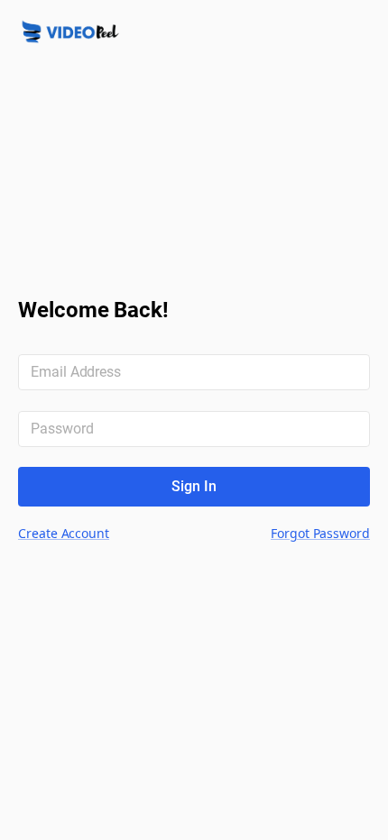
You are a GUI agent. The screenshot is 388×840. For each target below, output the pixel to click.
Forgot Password (320, 533)
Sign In (194, 486)
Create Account (63, 533)
